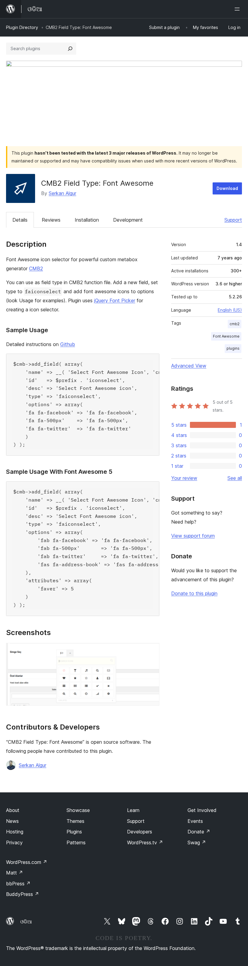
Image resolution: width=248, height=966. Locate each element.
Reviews (51, 220)
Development (128, 220)
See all (234, 478)
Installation (87, 220)
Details (20, 220)
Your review (184, 478)
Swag (197, 842)
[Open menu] (238, 9)
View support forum (193, 536)
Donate (199, 832)
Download (227, 188)
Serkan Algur (62, 193)
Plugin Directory (22, 27)
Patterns (76, 842)
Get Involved (202, 810)
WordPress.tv (145, 842)
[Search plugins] (70, 49)
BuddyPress (22, 894)
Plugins (74, 832)
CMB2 (36, 268)
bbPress (18, 884)
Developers (139, 832)
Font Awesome (226, 336)
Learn (133, 810)
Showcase (78, 810)
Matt (14, 873)
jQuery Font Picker (114, 300)
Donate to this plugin (194, 593)
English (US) (230, 310)
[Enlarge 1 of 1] (151, 651)
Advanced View (188, 366)
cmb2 (235, 324)
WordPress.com (26, 862)
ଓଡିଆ (26, 922)
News (12, 821)
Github (67, 344)
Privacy (14, 842)
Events (195, 821)
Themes (75, 821)
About (12, 810)
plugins (233, 348)
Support (233, 220)
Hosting (14, 832)
